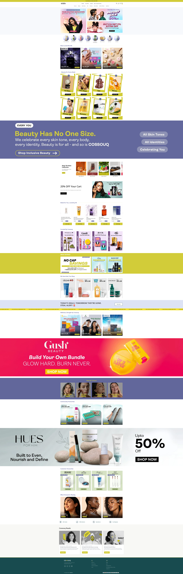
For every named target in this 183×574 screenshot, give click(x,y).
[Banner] (91, 140)
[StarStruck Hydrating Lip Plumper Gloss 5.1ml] (66, 210)
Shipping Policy (108, 565)
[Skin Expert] (99, 390)
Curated (91, 3)
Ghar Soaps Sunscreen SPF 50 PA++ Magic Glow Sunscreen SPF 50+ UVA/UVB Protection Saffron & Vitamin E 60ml (79, 220)
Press (92, 567)
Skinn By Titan (114, 217)
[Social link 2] (67, 566)
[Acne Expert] (67, 390)
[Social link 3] (69, 566)
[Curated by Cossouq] (67, 241)
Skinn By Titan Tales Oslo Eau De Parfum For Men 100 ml (116, 219)
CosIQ (87, 217)
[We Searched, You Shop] (67, 288)
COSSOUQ (71, 572)
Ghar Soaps (75, 217)
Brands (83, 3)
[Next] (121, 169)
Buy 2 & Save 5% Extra (97, 3)
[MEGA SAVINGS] (75, 265)
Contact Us (108, 568)
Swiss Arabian (101, 217)
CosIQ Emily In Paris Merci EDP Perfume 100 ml (90, 219)
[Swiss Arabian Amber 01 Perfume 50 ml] (104, 210)
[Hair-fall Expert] (83, 390)
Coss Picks (87, 3)
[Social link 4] (72, 566)
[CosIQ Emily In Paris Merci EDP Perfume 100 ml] (91, 210)
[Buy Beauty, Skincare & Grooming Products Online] (73, 21)
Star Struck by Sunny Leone (65, 217)
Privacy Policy (94, 564)
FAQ (106, 564)
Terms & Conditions (95, 565)
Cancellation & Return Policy (110, 567)
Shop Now (119, 304)
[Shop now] (105, 14)
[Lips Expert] (115, 390)
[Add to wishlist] (61, 224)
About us (93, 562)
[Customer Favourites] (67, 481)
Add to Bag (67, 223)
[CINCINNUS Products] (105, 27)
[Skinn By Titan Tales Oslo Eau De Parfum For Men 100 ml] (117, 210)
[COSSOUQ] (67, 560)
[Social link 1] (65, 566)
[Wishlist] (120, 3)
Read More (63, 552)
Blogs (107, 562)
